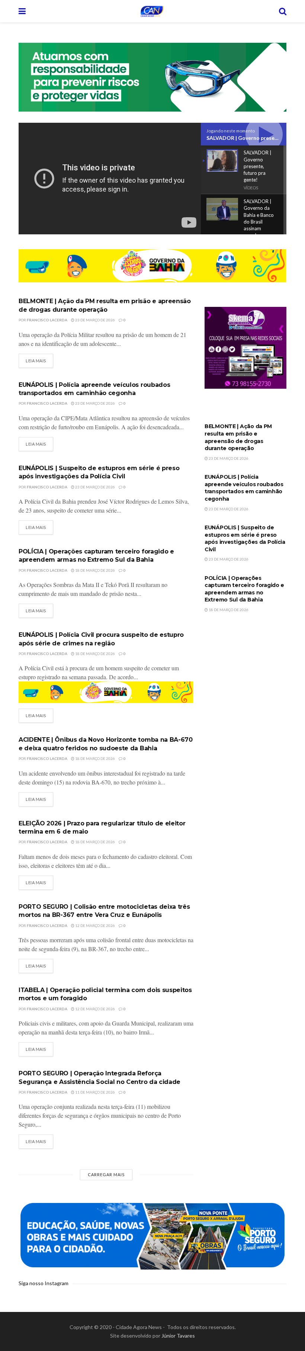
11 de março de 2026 (94, 1092)
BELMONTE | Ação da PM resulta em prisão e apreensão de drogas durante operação (238, 437)
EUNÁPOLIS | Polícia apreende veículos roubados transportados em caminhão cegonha (244, 488)
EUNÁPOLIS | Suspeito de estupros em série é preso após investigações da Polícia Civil (245, 538)
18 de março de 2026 (94, 570)
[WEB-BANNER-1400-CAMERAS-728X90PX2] (152, 265)
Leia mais (36, 360)
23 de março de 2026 (94, 320)
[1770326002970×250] (152, 1234)
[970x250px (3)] (152, 76)
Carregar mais (106, 1174)
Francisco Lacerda (47, 320)
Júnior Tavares (178, 1335)
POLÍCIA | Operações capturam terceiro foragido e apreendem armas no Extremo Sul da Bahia (244, 589)
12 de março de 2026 (94, 925)
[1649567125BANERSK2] (245, 347)
